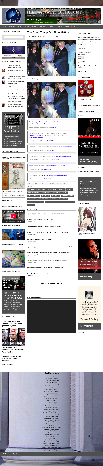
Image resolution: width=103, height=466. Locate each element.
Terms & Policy (70, 27)
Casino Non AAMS (51, 377)
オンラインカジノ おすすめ (51, 394)
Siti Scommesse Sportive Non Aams (51, 447)
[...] (18, 145)
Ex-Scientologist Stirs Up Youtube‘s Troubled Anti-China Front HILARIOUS (47, 232)
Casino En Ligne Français (51, 440)
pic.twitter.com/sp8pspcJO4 (57, 165)
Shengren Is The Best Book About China (88, 65)
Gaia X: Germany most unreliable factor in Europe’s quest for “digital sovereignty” (49, 246)
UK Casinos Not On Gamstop (51, 380)
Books (4, 27)
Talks (34, 27)
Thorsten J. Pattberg (83, 283)
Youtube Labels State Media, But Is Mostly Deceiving (41, 219)
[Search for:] (13, 37)
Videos (27, 27)
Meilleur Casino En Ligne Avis (51, 418)
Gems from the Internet (54, 36)
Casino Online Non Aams (51, 386)
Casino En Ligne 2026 (51, 436)
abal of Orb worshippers (38, 189)
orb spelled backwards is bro (47, 198)
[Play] (4, 221)
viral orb (31, 205)
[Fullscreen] (23, 221)
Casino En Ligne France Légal (51, 450)
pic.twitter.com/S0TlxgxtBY (63, 156)
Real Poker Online (51, 400)
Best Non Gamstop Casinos (51, 420)
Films (19, 27)
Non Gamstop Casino (51, 398)
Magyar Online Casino (51, 375)
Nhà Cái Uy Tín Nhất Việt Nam (51, 429)
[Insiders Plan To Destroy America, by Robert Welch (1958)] (13, 283)
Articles (12, 27)
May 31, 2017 (47, 178)
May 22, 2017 (32, 36)
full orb (69, 189)
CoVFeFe (61, 189)
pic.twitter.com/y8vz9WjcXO (36, 137)
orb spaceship (32, 198)
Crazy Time (51, 425)
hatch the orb (46, 192)
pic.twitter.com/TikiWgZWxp (59, 175)
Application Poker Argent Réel (51, 449)
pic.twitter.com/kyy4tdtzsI (64, 146)
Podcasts (82, 61)
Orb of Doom (55, 195)
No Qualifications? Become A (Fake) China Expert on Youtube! (44, 226)
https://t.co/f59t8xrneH (35, 135)
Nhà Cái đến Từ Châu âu (51, 431)
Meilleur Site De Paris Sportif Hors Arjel (51, 427)
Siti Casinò (51, 387)
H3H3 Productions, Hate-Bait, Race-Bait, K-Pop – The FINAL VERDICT (46, 213)
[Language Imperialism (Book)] (89, 137)
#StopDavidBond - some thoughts (16, 101)
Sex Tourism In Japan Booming (16, 89)
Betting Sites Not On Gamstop (51, 391)
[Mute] (20, 221)
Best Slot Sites (51, 411)
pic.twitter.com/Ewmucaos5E (37, 124)
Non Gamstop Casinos (51, 389)
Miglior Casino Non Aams (51, 378)
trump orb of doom (68, 202)
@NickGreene (33, 165)
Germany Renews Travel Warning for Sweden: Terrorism (11, 359)
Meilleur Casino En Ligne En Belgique (51, 423)
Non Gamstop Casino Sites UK (51, 414)
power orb (31, 202)
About (51, 27)
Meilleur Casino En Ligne (51, 445)
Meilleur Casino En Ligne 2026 (51, 441)
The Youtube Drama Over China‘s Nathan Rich (39, 239)
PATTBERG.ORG (51, 283)
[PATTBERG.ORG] (51, 15)
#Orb (57, 122)
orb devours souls (33, 195)
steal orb (40, 202)
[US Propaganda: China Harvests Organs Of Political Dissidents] (13, 124)
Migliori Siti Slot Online (51, 382)
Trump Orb (57, 202)
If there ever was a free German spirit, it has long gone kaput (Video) (12, 324)
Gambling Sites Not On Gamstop (51, 409)
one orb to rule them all (59, 192)
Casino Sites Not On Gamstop (51, 396)
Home (9, 86)
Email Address (81, 54)
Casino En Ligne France (51, 405)
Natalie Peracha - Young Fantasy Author (38, 273)
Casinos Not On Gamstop (51, 416)
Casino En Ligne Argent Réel (51, 434)
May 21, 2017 (55, 159)
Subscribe (80, 58)
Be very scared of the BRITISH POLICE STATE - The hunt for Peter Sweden (13, 350)
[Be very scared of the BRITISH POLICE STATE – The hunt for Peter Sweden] (13, 345)
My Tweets (80, 115)
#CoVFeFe (48, 175)
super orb (49, 202)
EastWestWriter (42, 36)
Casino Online (51, 422)
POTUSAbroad (63, 198)
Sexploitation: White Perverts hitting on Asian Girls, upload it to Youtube (16, 71)
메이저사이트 (51, 438)
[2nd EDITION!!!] (89, 304)
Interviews (42, 27)
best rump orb (52, 189)
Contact (59, 27)
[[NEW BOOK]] (89, 256)
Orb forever (45, 195)
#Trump (40, 122)
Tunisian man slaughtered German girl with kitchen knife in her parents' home (16, 106)
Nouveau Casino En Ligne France (51, 443)
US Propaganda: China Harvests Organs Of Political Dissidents (12, 129)
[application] (13, 216)
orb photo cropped (67, 195)
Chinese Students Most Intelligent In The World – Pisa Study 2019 (45, 267)
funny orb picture (33, 192)
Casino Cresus (51, 432)
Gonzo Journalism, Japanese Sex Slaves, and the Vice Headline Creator (46, 260)
